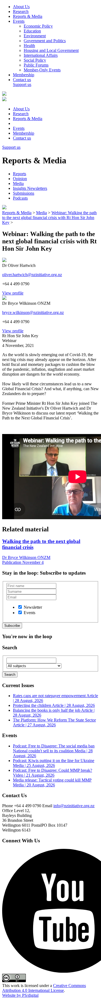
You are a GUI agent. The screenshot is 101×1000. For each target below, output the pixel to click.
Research (21, 11)
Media (18, 183)
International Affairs (41, 55)
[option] (20, 607)
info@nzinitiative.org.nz (74, 805)
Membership (23, 74)
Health (29, 45)
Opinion (20, 178)
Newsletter (33, 607)
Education (32, 31)
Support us (22, 84)
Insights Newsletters (30, 188)
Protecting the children (54, 705)
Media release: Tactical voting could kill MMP (52, 782)
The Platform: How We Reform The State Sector (54, 722)
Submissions (23, 193)
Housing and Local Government (51, 50)
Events (19, 21)
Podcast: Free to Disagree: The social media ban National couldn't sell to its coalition (54, 751)
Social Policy (35, 60)
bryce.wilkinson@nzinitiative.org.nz (33, 312)
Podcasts (20, 198)
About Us (21, 6)
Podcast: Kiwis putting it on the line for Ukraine (53, 763)
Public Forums (36, 65)
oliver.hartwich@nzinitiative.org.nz (32, 274)
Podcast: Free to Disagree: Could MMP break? (52, 772)
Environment (35, 36)
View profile (12, 293)
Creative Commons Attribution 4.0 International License (44, 988)
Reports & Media (27, 16)
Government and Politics (45, 40)
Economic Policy (38, 26)
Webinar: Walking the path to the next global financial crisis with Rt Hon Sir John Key (49, 217)
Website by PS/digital (20, 995)
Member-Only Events (42, 70)
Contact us (22, 79)
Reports (19, 173)
